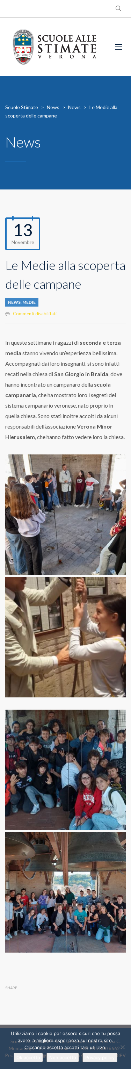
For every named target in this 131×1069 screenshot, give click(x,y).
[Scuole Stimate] (54, 47)
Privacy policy (100, 1057)
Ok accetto (28, 1057)
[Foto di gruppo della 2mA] (65, 892)
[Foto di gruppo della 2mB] (65, 770)
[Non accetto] (122, 1046)
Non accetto (62, 1057)
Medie (29, 302)
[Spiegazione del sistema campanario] (65, 514)
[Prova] (65, 637)
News (14, 302)
